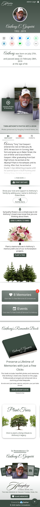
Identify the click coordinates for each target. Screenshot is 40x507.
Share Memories (21, 496)
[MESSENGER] (20, 38)
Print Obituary (21, 182)
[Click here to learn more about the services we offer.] (20, 486)
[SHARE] (28, 43)
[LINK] (36, 43)
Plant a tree (20, 255)
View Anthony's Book (20, 390)
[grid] (20, 104)
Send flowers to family (19, 220)
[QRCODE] (4, 38)
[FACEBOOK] (12, 38)
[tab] (8, 137)
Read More (20, 178)
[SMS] (20, 43)
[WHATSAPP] (36, 38)
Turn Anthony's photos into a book (20, 126)
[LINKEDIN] (4, 43)
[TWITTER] (28, 38)
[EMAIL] (12, 43)
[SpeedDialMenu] (35, 501)
